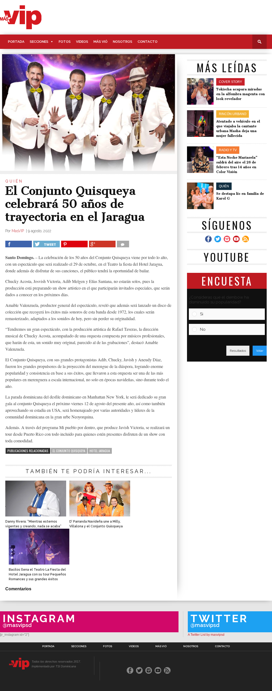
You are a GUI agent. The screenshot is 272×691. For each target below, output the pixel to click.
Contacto (148, 42)
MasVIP (18, 231)
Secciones (39, 42)
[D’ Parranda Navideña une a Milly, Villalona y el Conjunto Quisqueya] (99, 515)
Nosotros (122, 42)
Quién (14, 181)
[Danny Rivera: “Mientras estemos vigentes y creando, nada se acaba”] (35, 515)
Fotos (65, 42)
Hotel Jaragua (100, 450)
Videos (82, 42)
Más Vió (101, 42)
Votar (259, 351)
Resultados (238, 351)
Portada (16, 42)
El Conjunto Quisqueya (69, 450)
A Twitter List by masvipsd (206, 635)
